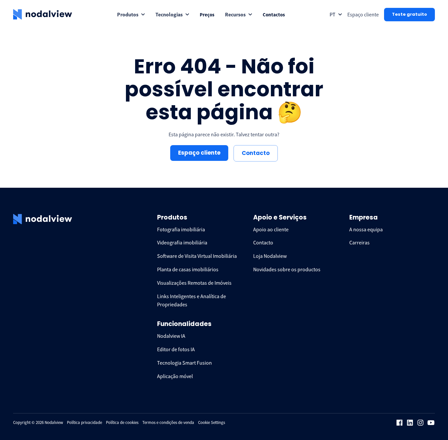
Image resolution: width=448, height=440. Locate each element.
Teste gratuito (409, 14)
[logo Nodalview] (42, 14)
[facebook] (399, 423)
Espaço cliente (199, 153)
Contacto (256, 153)
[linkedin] (410, 423)
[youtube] (431, 423)
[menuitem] (131, 14)
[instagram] (420, 423)
